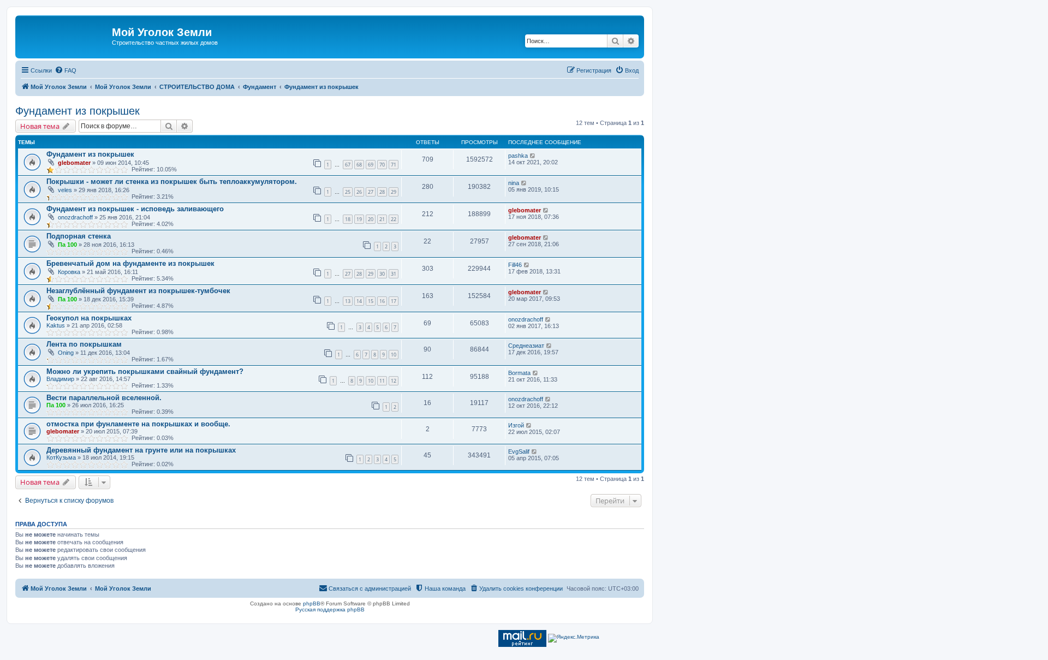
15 (370, 301)
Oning (66, 352)
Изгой (516, 425)
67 (347, 164)
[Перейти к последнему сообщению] (533, 155)
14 (359, 301)
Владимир (60, 379)
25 (347, 191)
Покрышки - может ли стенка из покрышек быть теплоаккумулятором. (171, 181)
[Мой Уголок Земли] (65, 35)
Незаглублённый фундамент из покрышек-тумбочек (138, 291)
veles (65, 190)
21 (382, 219)
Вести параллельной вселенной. (104, 398)
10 (393, 354)
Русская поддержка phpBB (330, 610)
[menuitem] (65, 70)
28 (382, 191)
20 (370, 219)
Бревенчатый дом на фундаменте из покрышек (130, 263)
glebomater (74, 162)
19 (359, 219)
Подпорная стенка (78, 236)
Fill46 (515, 264)
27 (370, 191)
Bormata (519, 373)
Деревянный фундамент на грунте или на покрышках (141, 450)
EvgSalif (518, 451)
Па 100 (67, 244)
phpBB (311, 603)
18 (347, 219)
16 (382, 301)
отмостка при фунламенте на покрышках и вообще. (138, 424)
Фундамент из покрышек (77, 111)
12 (393, 380)
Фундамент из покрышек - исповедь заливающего (135, 209)
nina (513, 183)
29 (393, 191)
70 (382, 164)
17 (393, 301)
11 (382, 380)
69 (370, 164)
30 (382, 273)
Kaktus (55, 325)
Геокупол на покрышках (89, 318)
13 (347, 301)
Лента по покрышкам (84, 344)
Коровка (69, 272)
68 (359, 164)
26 (359, 191)
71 (393, 164)
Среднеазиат (526, 345)
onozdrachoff (75, 217)
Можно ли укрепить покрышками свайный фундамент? (144, 371)
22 (393, 219)
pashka (518, 155)
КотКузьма (61, 457)
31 (393, 273)
